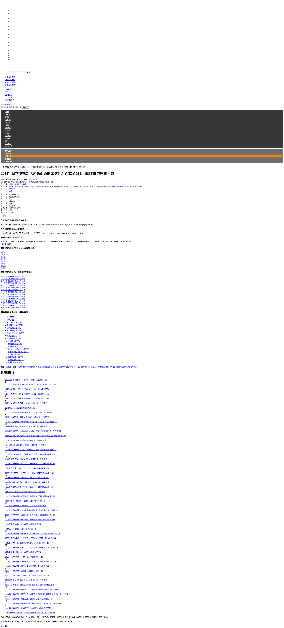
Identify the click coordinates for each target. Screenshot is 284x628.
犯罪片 (12, 45)
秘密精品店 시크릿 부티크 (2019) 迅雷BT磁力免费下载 (26, 580)
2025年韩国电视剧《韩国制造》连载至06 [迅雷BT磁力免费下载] (30, 520)
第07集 (3, 266)
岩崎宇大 (126, 186)
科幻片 (12, 42)
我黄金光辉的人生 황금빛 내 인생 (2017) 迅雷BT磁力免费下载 (29, 487)
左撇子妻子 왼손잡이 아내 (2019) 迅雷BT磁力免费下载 (26, 426)
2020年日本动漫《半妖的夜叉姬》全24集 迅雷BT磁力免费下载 (29, 585)
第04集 (3, 259)
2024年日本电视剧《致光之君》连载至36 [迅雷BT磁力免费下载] (30, 464)
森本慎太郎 (12, 186)
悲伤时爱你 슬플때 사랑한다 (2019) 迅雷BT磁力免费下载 (27, 468)
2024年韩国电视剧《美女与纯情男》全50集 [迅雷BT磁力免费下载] (31, 450)
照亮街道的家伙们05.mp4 (13, 285)
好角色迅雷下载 (14, 354)
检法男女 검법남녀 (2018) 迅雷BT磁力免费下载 (23, 552)
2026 (11, 59)
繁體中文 (8, 89)
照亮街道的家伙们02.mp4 (13, 279)
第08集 (3, 268)
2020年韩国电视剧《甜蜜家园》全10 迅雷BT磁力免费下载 (28, 608)
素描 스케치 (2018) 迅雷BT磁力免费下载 (20, 529)
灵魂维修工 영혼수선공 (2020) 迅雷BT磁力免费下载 (25, 492)
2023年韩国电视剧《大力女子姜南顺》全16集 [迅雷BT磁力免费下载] (32, 510)
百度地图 (19, 613)
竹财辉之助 (92, 186)
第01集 (3, 252)
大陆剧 (12, 13)
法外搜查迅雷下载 (15, 362)
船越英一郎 (69, 186)
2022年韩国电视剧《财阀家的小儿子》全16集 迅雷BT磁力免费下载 (31, 589)
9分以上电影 (10, 85)
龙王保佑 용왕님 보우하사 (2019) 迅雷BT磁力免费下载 (26, 380)
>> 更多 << (4, 216)
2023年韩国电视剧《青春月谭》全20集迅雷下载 (24, 557)
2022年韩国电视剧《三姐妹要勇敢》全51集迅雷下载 (25, 440)
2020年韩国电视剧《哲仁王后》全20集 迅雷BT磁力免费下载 (28, 599)
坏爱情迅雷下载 (14, 341)
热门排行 (8, 92)
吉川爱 (32, 186)
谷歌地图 (27, 613)
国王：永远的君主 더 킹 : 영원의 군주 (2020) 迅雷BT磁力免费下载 (30, 538)
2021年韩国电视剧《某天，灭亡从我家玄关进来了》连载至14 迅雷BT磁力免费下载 (37, 594)
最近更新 (8, 95)
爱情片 (12, 37)
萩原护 (44, 186)
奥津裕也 (140, 186)
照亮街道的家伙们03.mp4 (13, 281)
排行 (7, 64)
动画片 (12, 53)
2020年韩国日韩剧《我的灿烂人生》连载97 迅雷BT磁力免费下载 (30, 384)
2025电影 (8, 97)
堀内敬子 (120, 186)
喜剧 (13, 189)
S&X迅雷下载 (12, 320)
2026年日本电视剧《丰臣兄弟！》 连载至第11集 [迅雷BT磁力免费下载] (33, 534)
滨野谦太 (27, 186)
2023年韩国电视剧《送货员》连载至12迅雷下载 (24, 571)
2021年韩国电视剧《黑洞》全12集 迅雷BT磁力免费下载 (27, 478)
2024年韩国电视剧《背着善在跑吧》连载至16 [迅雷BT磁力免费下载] (32, 548)
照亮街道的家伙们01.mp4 (12, 276)
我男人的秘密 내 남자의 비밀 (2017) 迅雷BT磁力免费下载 (27, 417)
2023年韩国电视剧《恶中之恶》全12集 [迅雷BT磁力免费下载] (29, 473)
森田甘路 (133, 186)
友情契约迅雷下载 (14, 328)
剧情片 (12, 29)
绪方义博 (106, 186)
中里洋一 (24, 184)
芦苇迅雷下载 (12, 336)
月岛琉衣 (20, 186)
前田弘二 (12, 184)
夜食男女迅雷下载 (15, 344)
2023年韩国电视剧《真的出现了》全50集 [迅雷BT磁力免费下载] (30, 515)
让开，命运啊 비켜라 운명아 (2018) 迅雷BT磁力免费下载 (27, 394)
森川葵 (62, 186)
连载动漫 (13, 24)
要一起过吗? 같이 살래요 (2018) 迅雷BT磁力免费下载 (25, 445)
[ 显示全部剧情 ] (6, 244)
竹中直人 (85, 186)
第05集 (3, 261)
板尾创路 (100, 186)
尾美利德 (113, 186)
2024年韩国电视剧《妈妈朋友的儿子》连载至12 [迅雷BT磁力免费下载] (33, 603)
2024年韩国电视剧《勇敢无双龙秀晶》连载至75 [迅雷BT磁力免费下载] (33, 431)
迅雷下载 (10, 317)
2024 (11, 55)
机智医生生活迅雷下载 (15, 338)
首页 (7, 5)
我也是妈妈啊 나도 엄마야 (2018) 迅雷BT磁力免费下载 (26, 403)
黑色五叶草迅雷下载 (15, 322)
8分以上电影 (10, 82)
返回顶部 (4, 626)
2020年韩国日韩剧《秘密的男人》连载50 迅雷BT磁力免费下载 (29, 412)
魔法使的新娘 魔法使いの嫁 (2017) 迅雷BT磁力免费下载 (27, 482)
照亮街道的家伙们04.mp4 (13, 283)
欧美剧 (12, 21)
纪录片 (12, 50)
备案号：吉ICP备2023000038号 (43, 613)
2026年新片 (9, 100)
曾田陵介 (38, 186)
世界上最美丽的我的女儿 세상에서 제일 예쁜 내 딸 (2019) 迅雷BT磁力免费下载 (35, 436)
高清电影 (13, 11)
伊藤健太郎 (77, 186)
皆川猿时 (57, 186)
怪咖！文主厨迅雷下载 (15, 333)
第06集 (3, 263)
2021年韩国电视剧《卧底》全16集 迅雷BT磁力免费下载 (27, 566)
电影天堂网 (14, 167)
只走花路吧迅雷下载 (15, 330)
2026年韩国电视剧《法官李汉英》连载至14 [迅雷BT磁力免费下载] (31, 562)
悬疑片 (12, 48)
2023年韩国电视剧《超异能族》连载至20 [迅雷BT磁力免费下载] (30, 496)
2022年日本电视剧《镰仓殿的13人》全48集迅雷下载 (25, 506)
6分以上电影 (10, 77)
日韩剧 (12, 19)
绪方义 (136, 367)
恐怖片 (12, 32)
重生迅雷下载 (13, 346)
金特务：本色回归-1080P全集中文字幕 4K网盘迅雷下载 (27, 543)
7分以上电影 (10, 80)
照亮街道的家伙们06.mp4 (13, 287)
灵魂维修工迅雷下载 (16, 357)
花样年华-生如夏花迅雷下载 (18, 352)
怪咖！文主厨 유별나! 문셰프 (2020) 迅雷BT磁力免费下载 (27, 576)
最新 (7, 62)
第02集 (3, 255)
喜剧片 (12, 35)
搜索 (7, 70)
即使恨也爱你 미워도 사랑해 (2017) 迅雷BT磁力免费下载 (27, 398)
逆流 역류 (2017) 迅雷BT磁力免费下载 (20, 408)
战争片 (12, 40)
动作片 (12, 27)
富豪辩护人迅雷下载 (15, 325)
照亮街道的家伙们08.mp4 (13, 292)
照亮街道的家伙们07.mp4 (13, 290)
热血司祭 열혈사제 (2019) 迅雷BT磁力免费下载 (23, 524)
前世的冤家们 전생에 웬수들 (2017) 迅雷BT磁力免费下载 (27, 389)
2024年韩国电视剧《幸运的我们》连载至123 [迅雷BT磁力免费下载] (31, 422)
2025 (11, 57)
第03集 (3, 257)
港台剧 (12, 16)
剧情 (10, 189)
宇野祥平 (50, 186)
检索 (7, 67)
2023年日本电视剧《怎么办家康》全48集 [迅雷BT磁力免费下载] (30, 454)
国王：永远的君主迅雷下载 (18, 349)
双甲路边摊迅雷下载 (16, 360)
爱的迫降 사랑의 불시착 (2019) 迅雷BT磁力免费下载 (25, 501)
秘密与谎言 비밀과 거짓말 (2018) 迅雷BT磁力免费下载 (26, 459)
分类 (7, 8)
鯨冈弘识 (18, 184)
